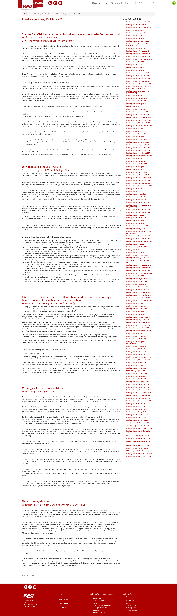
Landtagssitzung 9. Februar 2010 (137, 382)
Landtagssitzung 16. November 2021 (138, 22)
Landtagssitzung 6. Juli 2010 (135, 365)
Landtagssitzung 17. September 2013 (139, 273)
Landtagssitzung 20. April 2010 (136, 376)
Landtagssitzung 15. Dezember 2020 (138, 51)
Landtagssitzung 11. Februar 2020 (138, 73)
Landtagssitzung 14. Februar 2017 (138, 172)
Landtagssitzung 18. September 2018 (139, 126)
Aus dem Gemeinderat (133, 602)
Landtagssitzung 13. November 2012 (138, 295)
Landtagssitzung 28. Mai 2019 (136, 101)
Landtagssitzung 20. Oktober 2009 (138, 398)
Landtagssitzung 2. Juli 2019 (135, 95)
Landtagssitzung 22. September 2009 (139, 401)
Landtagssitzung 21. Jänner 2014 (137, 258)
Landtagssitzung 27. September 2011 (139, 331)
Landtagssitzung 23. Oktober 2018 (138, 123)
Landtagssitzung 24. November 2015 (138, 209)
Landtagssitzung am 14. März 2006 (138, 438)
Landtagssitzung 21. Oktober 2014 (138, 239)
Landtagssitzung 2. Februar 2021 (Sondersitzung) (137, 45)
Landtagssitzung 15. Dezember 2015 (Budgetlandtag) (138, 206)
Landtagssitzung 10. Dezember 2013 (138, 265)
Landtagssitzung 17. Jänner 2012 (137, 320)
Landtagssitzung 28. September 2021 (139, 27)
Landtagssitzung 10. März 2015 (137, 223)
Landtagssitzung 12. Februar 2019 (138, 112)
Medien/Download (99, 603)
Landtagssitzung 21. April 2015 (136, 220)
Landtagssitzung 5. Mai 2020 (136, 67)
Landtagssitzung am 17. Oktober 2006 (139, 428)
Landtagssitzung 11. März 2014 (137, 252)
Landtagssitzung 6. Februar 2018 (137, 142)
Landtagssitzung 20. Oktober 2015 (138, 212)
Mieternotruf (130, 600)
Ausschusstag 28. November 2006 (137, 423)
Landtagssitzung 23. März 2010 (137, 379)
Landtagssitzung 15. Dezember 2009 (138, 390)
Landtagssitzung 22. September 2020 (139, 59)
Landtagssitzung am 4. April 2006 (137, 445)
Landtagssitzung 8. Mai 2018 (136, 134)
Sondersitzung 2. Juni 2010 (135, 371)
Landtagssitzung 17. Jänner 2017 (137, 175)
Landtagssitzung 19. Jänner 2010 (137, 384)
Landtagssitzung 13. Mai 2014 (136, 247)
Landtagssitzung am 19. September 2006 (138, 432)
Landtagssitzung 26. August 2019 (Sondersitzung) (137, 92)
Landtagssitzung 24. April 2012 (136, 311)
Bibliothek (100, 609)
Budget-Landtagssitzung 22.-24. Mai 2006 (138, 442)
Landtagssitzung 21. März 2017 (137, 169)
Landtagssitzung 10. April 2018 (136, 136)
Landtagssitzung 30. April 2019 (136, 104)
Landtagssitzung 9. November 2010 (138, 362)
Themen (128, 3)
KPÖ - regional (98, 598)
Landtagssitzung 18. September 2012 (139, 301)
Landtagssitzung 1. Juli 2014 (135, 244)
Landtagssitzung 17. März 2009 (137, 415)
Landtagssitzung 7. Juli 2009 (135, 404)
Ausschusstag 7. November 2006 (137, 426)
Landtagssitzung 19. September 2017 (139, 156)
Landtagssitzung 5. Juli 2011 (135, 333)
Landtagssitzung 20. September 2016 (139, 186)
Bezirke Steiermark (102, 602)
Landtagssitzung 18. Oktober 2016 (138, 183)
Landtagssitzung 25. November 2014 (138, 236)
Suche (64, 607)
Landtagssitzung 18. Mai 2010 (136, 368)
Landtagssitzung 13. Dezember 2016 (138, 178)
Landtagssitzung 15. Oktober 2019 (138, 81)
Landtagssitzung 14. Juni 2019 (136, 98)
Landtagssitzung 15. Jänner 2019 (137, 115)
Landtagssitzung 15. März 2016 (137, 197)
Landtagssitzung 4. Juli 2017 (135, 158)
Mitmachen (96, 3)
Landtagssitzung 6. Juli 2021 (135, 30)
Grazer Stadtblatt (131, 609)
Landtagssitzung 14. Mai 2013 (136, 281)
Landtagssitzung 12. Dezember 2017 (138, 148)
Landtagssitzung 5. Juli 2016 (135, 189)
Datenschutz (63, 599)
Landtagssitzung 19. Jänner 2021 (137, 48)
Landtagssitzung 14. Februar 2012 (138, 317)
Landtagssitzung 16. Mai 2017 (136, 164)
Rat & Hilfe (130, 598)
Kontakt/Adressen (132, 607)
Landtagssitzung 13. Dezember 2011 (138, 322)
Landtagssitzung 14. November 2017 (138, 150)
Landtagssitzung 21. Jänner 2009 (137, 420)
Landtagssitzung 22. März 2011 (137, 349)
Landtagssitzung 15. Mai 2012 (136, 309)
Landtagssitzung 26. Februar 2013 (138, 287)
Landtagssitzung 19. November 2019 (138, 78)
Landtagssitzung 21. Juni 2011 (136, 336)
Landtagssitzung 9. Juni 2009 (136, 406)
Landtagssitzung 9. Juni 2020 (136, 65)
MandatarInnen (131, 605)
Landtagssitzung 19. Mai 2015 (136, 218)
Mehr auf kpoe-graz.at (132, 594)
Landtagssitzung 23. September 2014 (139, 241)
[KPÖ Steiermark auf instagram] (55, 3)
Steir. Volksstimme (102, 607)
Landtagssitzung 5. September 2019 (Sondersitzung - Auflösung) (138, 87)
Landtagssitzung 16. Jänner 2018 (137, 145)
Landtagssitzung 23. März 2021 (137, 38)
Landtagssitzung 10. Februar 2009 (138, 417)
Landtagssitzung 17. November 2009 (138, 395)
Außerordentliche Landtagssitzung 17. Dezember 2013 (139, 261)
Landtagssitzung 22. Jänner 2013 (137, 290)
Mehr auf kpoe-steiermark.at (102, 594)
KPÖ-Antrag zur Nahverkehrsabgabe (138, 435)
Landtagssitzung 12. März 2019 (137, 109)
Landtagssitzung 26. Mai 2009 (136, 409)
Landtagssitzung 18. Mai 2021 (136, 35)
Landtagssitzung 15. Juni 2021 (136, 33)
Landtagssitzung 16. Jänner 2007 (137, 448)
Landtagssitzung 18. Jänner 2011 (137, 354)
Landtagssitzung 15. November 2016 (138, 180)
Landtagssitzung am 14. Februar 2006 (139, 454)
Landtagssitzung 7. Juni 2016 (136, 191)
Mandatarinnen (101, 600)
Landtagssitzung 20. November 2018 (138, 120)
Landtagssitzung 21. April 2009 (136, 412)
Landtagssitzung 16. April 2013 (136, 284)
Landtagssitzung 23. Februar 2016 (138, 200)
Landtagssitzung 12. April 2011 (136, 346)
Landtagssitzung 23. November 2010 (138, 360)
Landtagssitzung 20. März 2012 (137, 314)
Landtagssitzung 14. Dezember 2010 (138, 357)
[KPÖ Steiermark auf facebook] (50, 3)
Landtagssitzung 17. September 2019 (139, 84)
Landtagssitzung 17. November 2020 (138, 54)
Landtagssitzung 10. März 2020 (137, 70)
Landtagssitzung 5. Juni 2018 (136, 131)
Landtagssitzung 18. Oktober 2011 (138, 328)
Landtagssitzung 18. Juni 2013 (136, 279)
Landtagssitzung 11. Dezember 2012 (138, 292)
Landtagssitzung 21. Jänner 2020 (137, 76)
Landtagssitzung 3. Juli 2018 (135, 128)
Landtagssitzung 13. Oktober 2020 (138, 56)
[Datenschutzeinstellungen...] (174, 3)
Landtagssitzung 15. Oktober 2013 (138, 270)
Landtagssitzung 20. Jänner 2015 (137, 229)
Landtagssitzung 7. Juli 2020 (135, 62)
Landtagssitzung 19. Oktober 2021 (138, 25)
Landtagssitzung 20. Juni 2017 (136, 161)
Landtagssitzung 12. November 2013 (138, 268)
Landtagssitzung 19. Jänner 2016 (137, 202)
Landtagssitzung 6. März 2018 (136, 139)
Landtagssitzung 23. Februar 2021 (138, 41)
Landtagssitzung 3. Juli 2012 (135, 303)
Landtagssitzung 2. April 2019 (136, 106)
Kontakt (105, 3)
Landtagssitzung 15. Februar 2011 (138, 352)
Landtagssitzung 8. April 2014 (136, 250)
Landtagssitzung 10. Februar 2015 (138, 226)
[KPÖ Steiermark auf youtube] (60, 3)
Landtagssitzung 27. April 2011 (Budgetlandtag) (136, 342)
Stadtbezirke (130, 603)
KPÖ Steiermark (116, 3)
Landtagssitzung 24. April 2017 (136, 167)
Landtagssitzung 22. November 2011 (138, 325)
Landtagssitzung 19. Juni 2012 (136, 306)
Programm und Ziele (99, 612)
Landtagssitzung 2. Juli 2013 (135, 276)
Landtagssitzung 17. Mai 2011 (136, 339)
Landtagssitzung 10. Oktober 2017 (138, 153)
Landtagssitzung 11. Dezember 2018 (138, 117)
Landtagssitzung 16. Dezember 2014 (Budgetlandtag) (138, 232)
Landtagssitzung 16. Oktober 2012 (138, 298)
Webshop (96, 610)
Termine (96, 597)
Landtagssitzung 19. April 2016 (136, 194)
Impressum (64, 603)
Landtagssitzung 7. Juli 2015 (135, 215)
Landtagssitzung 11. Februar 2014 (138, 255)
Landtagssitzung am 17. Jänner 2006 (138, 456)
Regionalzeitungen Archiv (104, 605)
